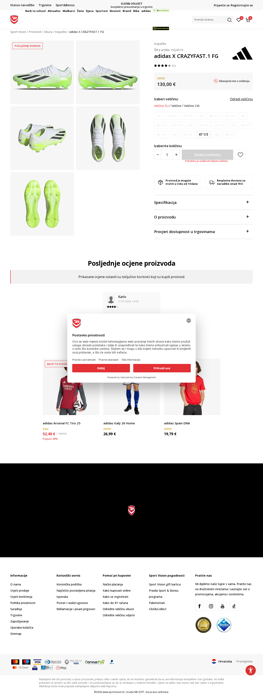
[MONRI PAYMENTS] (61, 667)
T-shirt (47, 418)
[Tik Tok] (234, 606)
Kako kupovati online (117, 590)
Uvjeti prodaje (19, 590)
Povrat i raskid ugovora (72, 603)
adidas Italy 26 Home (119, 423)
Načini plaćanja (113, 584)
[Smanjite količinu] (157, 155)
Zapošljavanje (19, 621)
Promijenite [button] (244, 661)
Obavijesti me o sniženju (234, 81)
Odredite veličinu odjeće (119, 615)
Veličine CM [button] (191, 105)
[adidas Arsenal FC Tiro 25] (71, 387)
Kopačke (160, 44)
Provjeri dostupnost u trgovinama (184, 231)
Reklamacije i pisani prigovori (76, 609)
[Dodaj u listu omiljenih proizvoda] (93, 409)
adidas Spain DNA (177, 423)
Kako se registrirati (115, 597)
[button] (46, 11)
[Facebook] (199, 606)
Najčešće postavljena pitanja (76, 590)
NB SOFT (139, 692)
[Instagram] (211, 606)
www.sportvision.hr (114, 692)
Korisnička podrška (69, 584)
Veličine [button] (176, 105)
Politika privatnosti (22, 603)
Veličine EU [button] (161, 105)
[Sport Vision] (14, 19)
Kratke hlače (111, 418)
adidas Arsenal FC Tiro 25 (62, 423)
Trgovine (16, 615)
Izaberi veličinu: (166, 99)
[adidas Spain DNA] (192, 387)
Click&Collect (157, 609)
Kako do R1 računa (115, 603)
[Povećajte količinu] (176, 155)
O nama (15, 584)
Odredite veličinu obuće (118, 609)
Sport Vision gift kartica (165, 584)
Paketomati (157, 603)
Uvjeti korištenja (21, 597)
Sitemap (15, 634)
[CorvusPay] (94, 661)
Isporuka (62, 597)
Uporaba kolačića (21, 627)
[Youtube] (222, 606)
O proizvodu (165, 217)
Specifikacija (165, 202)
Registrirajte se (242, 5)
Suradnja (16, 609)
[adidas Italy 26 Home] (131, 387)
